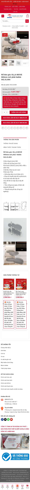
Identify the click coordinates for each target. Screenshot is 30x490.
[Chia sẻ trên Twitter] (11, 128)
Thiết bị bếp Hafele (6, 368)
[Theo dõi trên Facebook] (2, 419)
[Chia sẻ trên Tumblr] (23, 128)
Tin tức (16, 9)
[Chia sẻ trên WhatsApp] (2, 128)
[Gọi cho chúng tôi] (8, 419)
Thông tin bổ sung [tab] (10, 143)
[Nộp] (27, 21)
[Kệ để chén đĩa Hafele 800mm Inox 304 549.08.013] (8, 284)
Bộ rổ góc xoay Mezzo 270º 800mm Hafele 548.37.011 (21, 293)
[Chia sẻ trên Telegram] (27, 128)
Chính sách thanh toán (7, 386)
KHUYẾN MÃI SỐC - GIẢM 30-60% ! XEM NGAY (15, 1)
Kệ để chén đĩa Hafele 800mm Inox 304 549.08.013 (8, 293)
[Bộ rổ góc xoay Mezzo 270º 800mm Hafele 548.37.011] (21, 284)
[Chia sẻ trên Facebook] (5, 128)
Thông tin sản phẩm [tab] (11, 139)
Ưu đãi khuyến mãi (6, 359)
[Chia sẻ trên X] (8, 128)
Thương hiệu (8, 9)
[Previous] (3, 307)
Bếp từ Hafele (4, 365)
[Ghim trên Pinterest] (17, 128)
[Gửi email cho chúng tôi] (5, 419)
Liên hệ (15, 11)
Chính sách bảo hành (6, 380)
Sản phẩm (22, 6)
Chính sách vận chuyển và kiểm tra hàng (11, 389)
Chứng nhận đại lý (5, 347)
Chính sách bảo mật (6, 377)
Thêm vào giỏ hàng (18, 112)
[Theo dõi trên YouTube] (11, 419)
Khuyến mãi (22, 9)
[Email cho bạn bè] (14, 128)
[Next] (27, 307)
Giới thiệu (15, 6)
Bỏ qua (15, 3)
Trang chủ (7, 6)
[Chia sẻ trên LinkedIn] (20, 128)
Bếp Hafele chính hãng (7, 362)
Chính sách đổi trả (5, 383)
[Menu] (2, 16)
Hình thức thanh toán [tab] (12, 147)
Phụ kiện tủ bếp (18, 26)
